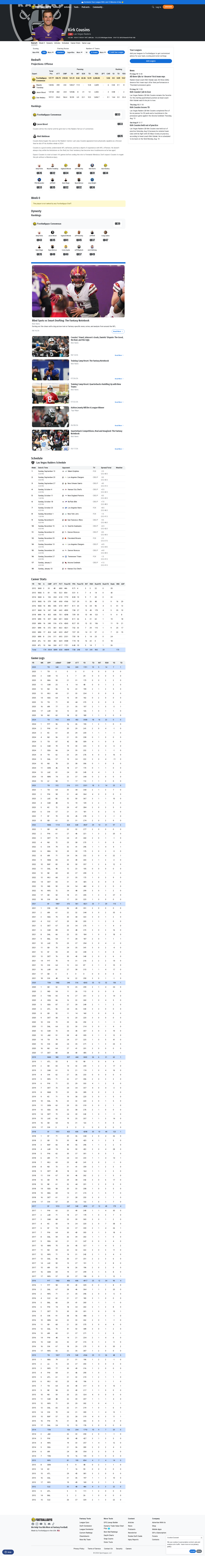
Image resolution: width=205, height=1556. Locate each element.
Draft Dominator (86, 1526)
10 (86, 52)
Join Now (168, 7)
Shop (154, 1526)
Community (98, 7)
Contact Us (108, 1549)
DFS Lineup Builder (111, 1522)
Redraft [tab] (34, 43)
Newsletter (132, 1533)
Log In (158, 7)
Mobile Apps (157, 1529)
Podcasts (86, 7)
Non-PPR (36, 52)
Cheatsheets (84, 1536)
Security (119, 1549)
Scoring (36, 49)
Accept (192, 1551)
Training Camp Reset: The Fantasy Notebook (90, 360)
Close (199, 1551)
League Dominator (86, 1529)
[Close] (201, 1538)
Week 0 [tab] (42, 43)
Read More (117, 331)
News (130, 1526)
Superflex (70, 52)
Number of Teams (93, 49)
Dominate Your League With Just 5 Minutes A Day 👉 (103, 2)
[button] (51, 52)
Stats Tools (108, 1542)
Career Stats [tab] (75, 43)
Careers (129, 1549)
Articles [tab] (57, 43)
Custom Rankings (86, 1533)
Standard (60, 52)
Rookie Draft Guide (135, 1536)
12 (94, 52)
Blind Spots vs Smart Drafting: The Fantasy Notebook (60, 320)
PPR (44, 52)
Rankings (57, 7)
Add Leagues (151, 61)
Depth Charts (109, 1535)
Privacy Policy (79, 1549)
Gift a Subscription (159, 1533)
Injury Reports (133, 1540)
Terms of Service (94, 1549)
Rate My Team (85, 1540)
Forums (155, 1536)
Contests (155, 1540)
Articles (67, 7)
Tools (76, 7)
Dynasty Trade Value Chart (114, 1527)
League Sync (84, 1522)
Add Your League (117, 52)
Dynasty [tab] (49, 43)
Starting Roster (63, 49)
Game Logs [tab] (86, 43)
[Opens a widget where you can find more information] (8, 1552)
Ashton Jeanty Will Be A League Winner (87, 407)
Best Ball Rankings (111, 1532)
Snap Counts (108, 1539)
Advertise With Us (159, 1522)
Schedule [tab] (65, 43)
